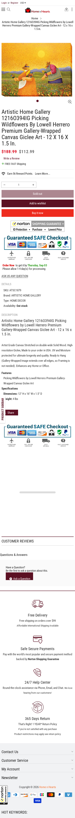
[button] (4, 795)
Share (11, 412)
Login (4, 3)
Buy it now (37, 213)
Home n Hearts (47, 787)
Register (13, 3)
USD (22, 3)
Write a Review (11, 158)
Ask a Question (21, 578)
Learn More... (42, 173)
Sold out (37, 194)
